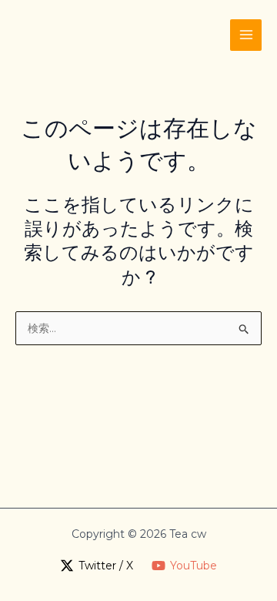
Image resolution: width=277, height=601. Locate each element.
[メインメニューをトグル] (246, 35)
